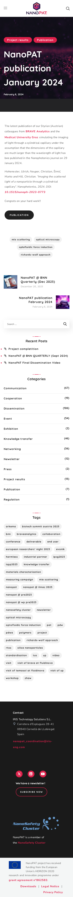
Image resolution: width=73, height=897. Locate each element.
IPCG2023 (59, 556)
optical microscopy (48, 239)
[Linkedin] (31, 774)
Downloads (28, 886)
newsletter (44, 609)
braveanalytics (26, 534)
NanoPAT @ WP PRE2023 (21, 602)
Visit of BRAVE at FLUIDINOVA (35, 662)
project (42, 632)
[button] (67, 8)
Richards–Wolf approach (35, 254)
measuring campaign (19, 579)
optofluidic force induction (35, 247)
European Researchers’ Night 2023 (28, 549)
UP (44, 655)
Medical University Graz (22, 137)
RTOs (8, 647)
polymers (25, 632)
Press (8, 469)
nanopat (11, 587)
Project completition (23, 349)
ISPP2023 (12, 564)
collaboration (51, 534)
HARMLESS (12, 556)
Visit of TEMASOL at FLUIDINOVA (25, 670)
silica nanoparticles (30, 647)
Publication (45, 40)
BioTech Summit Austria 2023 (40, 526)
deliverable (33, 541)
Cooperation (13, 398)
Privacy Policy (53, 892)
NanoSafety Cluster (31, 843)
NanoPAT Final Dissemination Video (34, 362)
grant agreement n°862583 (28, 880)
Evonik (60, 549)
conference (13, 541)
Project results (18, 40)
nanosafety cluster (18, 609)
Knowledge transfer (18, 438)
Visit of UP (57, 670)
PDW (60, 625)
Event (8, 418)
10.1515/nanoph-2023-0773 (25, 192)
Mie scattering (21, 239)
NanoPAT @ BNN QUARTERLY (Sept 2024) (38, 355)
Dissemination (14, 408)
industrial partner (35, 556)
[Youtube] (43, 774)
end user (53, 541)
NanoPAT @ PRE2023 (19, 594)
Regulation (12, 499)
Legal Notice (50, 886)
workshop (12, 678)
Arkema (11, 526)
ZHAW (28, 678)
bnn (8, 534)
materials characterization (23, 571)
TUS (35, 655)
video (56, 655)
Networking (12, 449)
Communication (15, 388)
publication (13, 640)
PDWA (9, 632)
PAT (49, 625)
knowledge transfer (37, 564)
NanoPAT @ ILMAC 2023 (37, 587)
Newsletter (12, 459)
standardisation (16, 655)
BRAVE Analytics (38, 131)
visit (8, 662)
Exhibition (11, 428)
